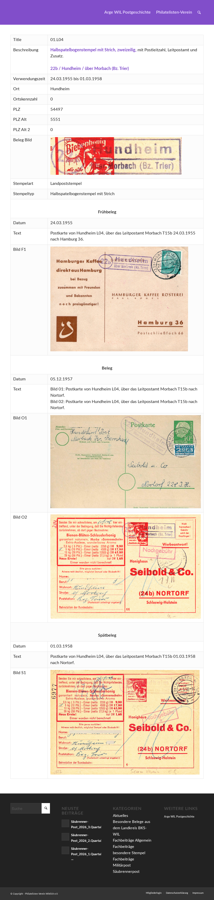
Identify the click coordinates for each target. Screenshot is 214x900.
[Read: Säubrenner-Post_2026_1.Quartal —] (65, 850)
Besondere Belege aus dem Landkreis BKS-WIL (131, 828)
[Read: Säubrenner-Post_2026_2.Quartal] (65, 837)
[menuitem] (127, 12)
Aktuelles (120, 816)
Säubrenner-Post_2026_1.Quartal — (86, 854)
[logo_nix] (13, 12)
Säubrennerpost (126, 872)
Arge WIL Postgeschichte (179, 816)
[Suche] (199, 12)
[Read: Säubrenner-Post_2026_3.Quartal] (65, 823)
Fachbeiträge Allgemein (132, 840)
